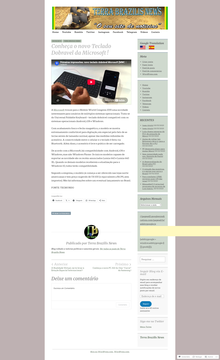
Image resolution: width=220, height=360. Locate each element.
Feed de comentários (152, 71)
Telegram (132, 32)
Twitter (90, 32)
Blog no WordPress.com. (102, 352)
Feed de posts (148, 68)
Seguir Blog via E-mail (152, 273)
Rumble (78, 32)
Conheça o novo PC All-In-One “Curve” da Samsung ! (112, 267)
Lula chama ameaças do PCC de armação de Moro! (153, 133)
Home (55, 32)
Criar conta (147, 62)
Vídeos (144, 32)
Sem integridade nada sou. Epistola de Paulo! (152, 155)
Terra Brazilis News (72, 41)
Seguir (146, 304)
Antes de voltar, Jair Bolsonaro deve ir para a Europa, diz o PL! (153, 141)
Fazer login (147, 65)
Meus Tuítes (145, 327)
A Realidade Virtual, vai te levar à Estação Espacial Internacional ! (67, 267)
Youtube (66, 32)
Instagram (103, 32)
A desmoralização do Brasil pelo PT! (152, 163)
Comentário (122, 305)
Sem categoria (62, 213)
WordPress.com (150, 74)
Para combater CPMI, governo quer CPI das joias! (152, 179)
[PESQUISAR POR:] (152, 259)
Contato (155, 32)
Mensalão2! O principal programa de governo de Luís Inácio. (153, 186)
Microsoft (59, 110)
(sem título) (147, 125)
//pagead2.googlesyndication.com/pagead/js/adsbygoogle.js (152, 220)
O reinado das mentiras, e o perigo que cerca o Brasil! (153, 171)
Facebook (118, 32)
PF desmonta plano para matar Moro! (153, 150)
